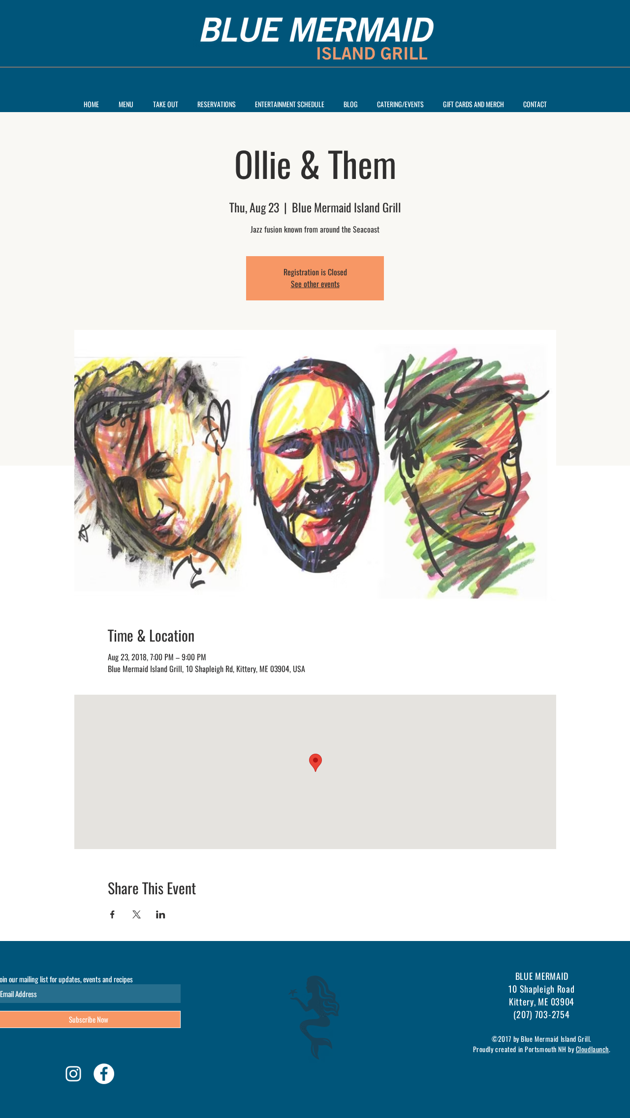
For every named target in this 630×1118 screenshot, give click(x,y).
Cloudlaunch (592, 1049)
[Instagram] (73, 1073)
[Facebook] (104, 1073)
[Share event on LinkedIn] (160, 914)
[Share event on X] (136, 914)
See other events (315, 284)
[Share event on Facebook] (112, 914)
